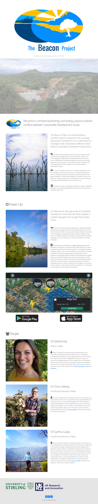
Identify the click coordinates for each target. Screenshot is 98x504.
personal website (80, 366)
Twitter (87, 366)
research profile (75, 461)
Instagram (53, 368)
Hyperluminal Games (79, 245)
